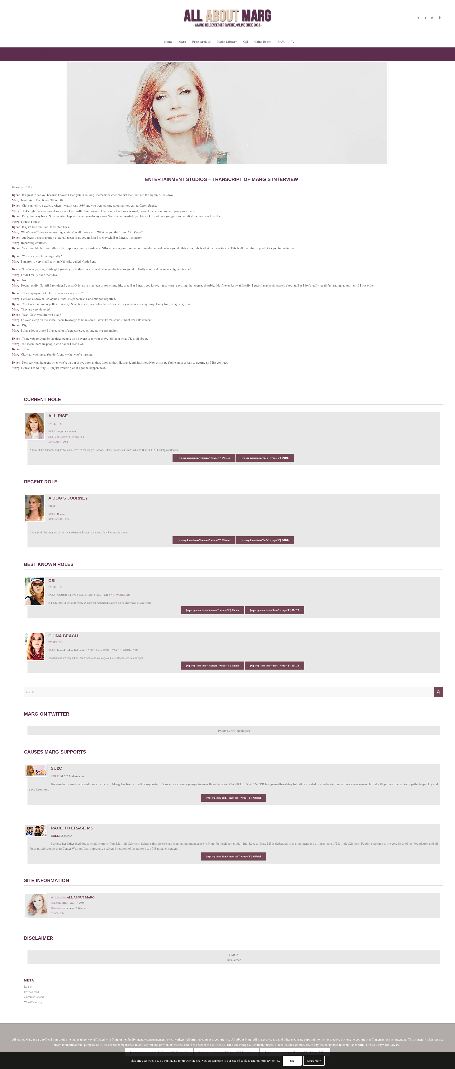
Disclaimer (234, 960)
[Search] (291, 41)
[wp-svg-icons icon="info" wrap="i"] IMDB (274, 610)
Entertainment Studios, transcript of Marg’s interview (55, 54)
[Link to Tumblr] (439, 17)
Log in (28, 986)
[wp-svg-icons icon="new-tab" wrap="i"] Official (233, 798)
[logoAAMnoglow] (228, 18)
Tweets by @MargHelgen (234, 730)
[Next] (451, 113)
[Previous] (4, 113)
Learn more (314, 1061)
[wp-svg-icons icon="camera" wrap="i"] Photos (212, 610)
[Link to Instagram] (432, 17)
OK (292, 1061)
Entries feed (31, 992)
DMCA (233, 955)
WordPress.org (33, 1002)
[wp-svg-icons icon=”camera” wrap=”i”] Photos (204, 458)
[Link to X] (418, 17)
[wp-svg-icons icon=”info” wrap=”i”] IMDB (265, 458)
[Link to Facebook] (425, 17)
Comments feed (34, 997)
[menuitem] (168, 41)
